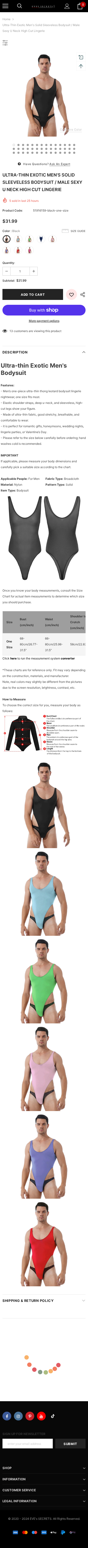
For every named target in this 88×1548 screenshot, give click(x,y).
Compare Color (71, 129)
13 (11, 331)
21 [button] (42, 149)
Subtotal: (8, 280)
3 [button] (23, 145)
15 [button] (14, 149)
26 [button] (65, 149)
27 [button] (69, 149)
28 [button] (74, 149)
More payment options (44, 321)
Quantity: (8, 263)
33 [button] (32, 153)
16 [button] (18, 149)
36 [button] (46, 153)
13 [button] (69, 145)
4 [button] (28, 145)
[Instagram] (18, 1416)
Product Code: (12, 210)
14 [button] (74, 145)
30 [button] (18, 153)
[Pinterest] (29, 1416)
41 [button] (69, 153)
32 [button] (28, 153)
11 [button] (60, 145)
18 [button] (28, 149)
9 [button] (51, 145)
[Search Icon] (19, 6)
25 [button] (60, 149)
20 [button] (37, 149)
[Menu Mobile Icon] (5, 6)
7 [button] (42, 145)
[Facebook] (6, 1416)
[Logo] (43, 6)
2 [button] (18, 145)
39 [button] (60, 153)
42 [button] (74, 153)
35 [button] (42, 153)
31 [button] (23, 153)
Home (6, 19)
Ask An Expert (59, 164)
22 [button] (46, 149)
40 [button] (65, 153)
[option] (44, 95)
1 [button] (14, 145)
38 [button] (56, 153)
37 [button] (51, 153)
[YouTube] (41, 1416)
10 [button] (56, 145)
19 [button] (32, 149)
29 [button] (14, 153)
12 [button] (65, 145)
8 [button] (46, 145)
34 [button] (37, 153)
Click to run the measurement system (38, 658)
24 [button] (56, 149)
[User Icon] (67, 6)
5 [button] (32, 145)
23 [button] (51, 149)
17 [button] (23, 149)
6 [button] (37, 145)
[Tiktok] (52, 1416)
